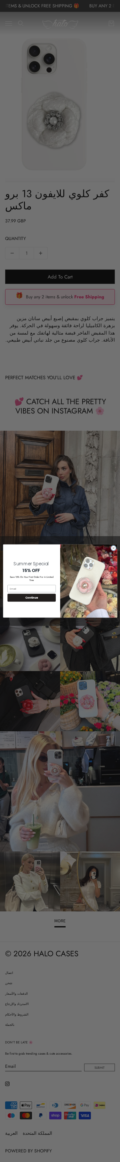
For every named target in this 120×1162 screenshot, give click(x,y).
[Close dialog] (113, 548)
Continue (31, 597)
